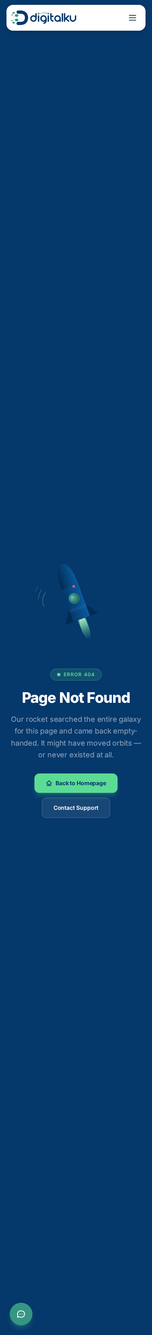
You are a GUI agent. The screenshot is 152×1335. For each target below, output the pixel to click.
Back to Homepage (81, 783)
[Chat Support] (21, 1314)
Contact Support (76, 807)
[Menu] (132, 18)
